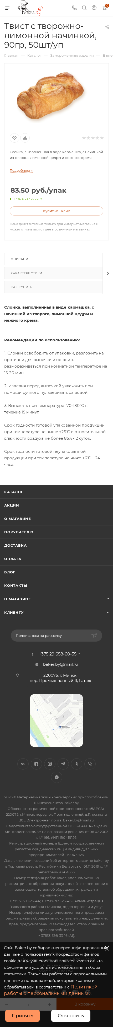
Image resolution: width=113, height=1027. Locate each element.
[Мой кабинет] (94, 8)
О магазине (17, 519)
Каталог (13, 492)
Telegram (63, 764)
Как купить (21, 287)
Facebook (36, 764)
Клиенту (14, 612)
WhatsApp (56, 777)
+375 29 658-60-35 (57, 654)
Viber (90, 764)
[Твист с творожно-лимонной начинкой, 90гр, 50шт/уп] (56, 96)
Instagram (49, 764)
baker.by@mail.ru (60, 664)
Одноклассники (76, 764)
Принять (22, 1016)
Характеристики (26, 273)
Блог (9, 572)
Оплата (12, 559)
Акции (11, 505)
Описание (20, 259)
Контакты (15, 585)
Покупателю (18, 532)
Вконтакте (23, 764)
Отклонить (71, 1016)
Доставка (15, 545)
